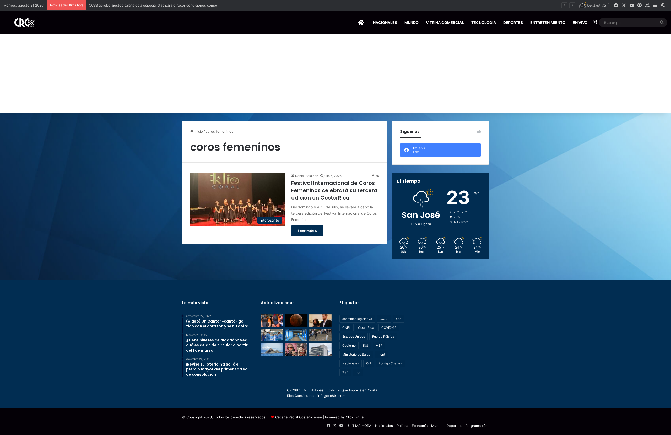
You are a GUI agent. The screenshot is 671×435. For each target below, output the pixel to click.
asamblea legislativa (357, 319)
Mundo (411, 22)
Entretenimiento (547, 22)
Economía (420, 425)
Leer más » (307, 231)
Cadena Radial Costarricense (298, 417)
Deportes (513, 22)
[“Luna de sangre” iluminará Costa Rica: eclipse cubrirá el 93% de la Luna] (296, 320)
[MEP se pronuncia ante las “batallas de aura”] (320, 335)
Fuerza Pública (383, 337)
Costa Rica (366, 328)
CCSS (384, 319)
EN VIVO (580, 22)
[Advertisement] (335, 73)
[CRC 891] (22, 22)
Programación (476, 425)
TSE (345, 372)
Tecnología (483, 22)
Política (402, 425)
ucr (358, 372)
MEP (379, 345)
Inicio (198, 131)
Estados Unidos (353, 337)
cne (398, 319)
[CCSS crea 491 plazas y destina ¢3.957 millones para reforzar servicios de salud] (320, 349)
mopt (381, 354)
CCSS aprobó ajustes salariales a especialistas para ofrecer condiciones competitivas (158, 5)
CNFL (346, 328)
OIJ (368, 363)
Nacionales (385, 22)
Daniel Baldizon (306, 176)
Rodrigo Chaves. (390, 363)
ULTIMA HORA (359, 425)
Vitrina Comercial (445, 22)
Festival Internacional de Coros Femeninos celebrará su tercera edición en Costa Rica (334, 190)
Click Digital (355, 417)
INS (365, 345)
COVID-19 (388, 328)
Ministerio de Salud (356, 354)
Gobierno (349, 345)
